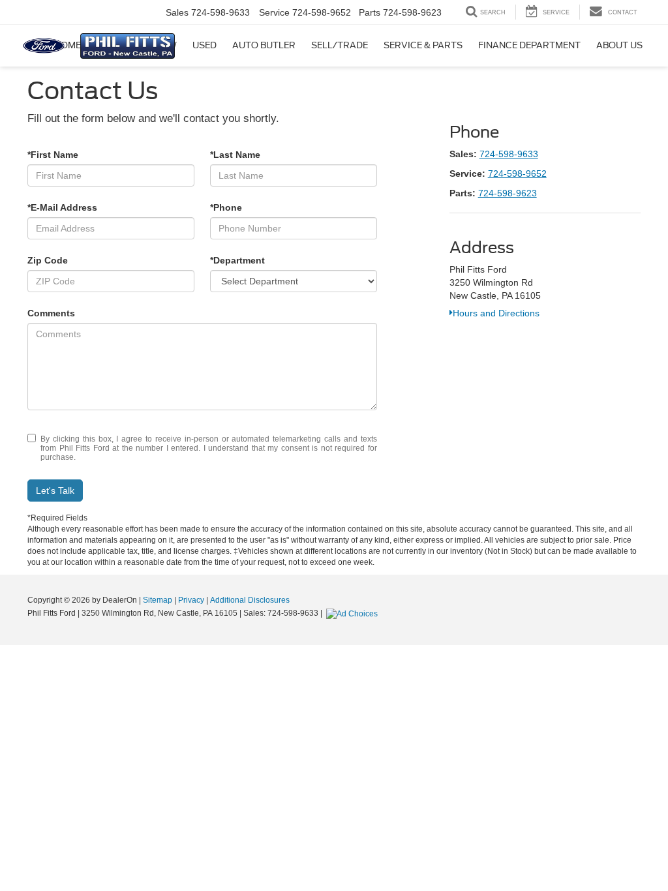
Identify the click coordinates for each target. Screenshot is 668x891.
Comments (51, 313)
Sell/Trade (339, 45)
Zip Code (47, 260)
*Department (237, 260)
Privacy (191, 600)
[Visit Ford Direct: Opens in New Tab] (353, 613)
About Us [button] (619, 45)
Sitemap (157, 600)
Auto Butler (264, 45)
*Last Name (235, 154)
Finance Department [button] (529, 45)
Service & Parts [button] (423, 45)
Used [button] (204, 45)
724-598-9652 (517, 173)
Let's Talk (55, 490)
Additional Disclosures (250, 600)
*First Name (52, 154)
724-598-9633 (508, 154)
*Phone (226, 207)
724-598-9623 (507, 193)
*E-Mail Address (62, 207)
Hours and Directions (496, 313)
